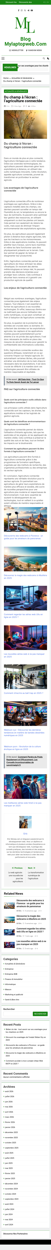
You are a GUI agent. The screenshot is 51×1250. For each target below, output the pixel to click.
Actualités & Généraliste (16, 91)
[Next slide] (48, 2)
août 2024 (9, 1204)
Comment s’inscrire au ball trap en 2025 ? (23, 693)
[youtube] (32, 10)
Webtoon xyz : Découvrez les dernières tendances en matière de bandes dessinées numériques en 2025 (24, 733)
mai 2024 (9, 1219)
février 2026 (10, 1122)
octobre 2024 (10, 1194)
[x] (25, 10)
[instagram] (21, 10)
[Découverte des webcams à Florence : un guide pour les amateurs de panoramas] (25, 519)
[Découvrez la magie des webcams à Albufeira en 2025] (25, 559)
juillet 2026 (9, 1096)
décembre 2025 (11, 1132)
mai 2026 (9, 1107)
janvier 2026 (10, 1127)
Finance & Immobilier (14, 979)
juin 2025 (9, 1163)
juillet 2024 (9, 1209)
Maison (8, 989)
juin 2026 (9, 1102)
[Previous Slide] (44, 2)
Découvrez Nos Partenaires (15, 1234)
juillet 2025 (9, 1158)
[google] (28, 10)
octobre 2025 (10, 1143)
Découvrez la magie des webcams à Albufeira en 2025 (9, 2)
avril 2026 (9, 1112)
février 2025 (10, 1173)
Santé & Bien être (12, 1000)
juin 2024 (9, 1214)
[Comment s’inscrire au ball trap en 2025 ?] (25, 676)
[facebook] (18, 10)
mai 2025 (9, 1168)
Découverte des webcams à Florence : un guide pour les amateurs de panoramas (30, 903)
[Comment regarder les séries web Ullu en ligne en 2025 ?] (25, 598)
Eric (8, 106)
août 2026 (9, 1091)
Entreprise (9, 969)
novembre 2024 (11, 1189)
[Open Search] (44, 58)
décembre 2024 (11, 1184)
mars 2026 (9, 1117)
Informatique (10, 984)
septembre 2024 (11, 1199)
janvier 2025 (10, 1178)
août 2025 (9, 1153)
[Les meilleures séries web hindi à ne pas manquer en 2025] (25, 786)
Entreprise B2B (11, 974)
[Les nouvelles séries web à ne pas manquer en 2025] (25, 637)
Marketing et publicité (14, 994)
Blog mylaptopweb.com (26, 41)
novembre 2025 (11, 1137)
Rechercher (9, 1009)
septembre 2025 (11, 1148)
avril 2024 (9, 1225)
